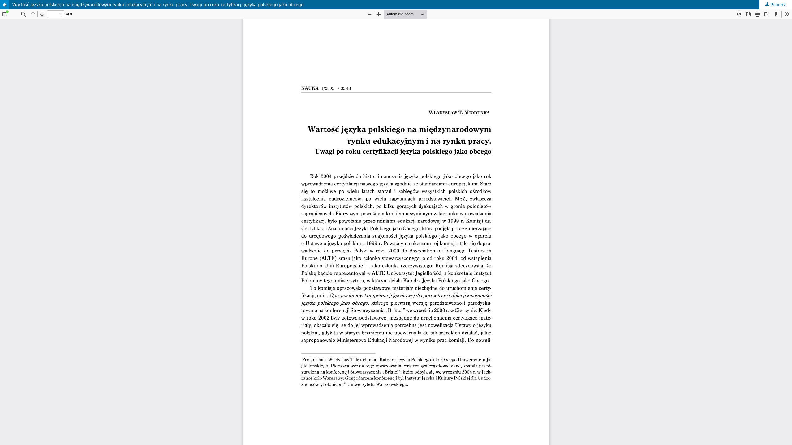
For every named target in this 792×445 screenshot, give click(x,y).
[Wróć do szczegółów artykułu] (4, 4)
